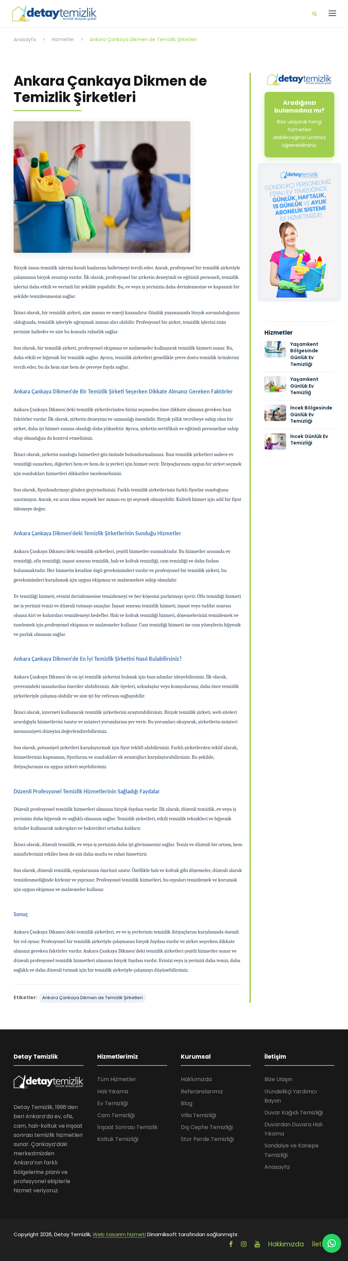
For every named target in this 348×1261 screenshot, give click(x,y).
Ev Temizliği (112, 1103)
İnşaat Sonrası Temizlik (127, 1127)
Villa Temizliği (198, 1115)
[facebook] (231, 1244)
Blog (186, 1103)
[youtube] (257, 1244)
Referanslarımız (202, 1091)
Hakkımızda (196, 1079)
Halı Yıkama (112, 1091)
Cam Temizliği (116, 1115)
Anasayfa (277, 1167)
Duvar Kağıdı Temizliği (293, 1112)
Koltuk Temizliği (117, 1139)
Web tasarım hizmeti (119, 1234)
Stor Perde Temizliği (207, 1139)
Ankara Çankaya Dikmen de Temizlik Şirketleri (92, 997)
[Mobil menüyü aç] (332, 13)
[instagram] (243, 1244)
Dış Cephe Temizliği (207, 1127)
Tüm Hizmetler (116, 1079)
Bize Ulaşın (278, 1079)
